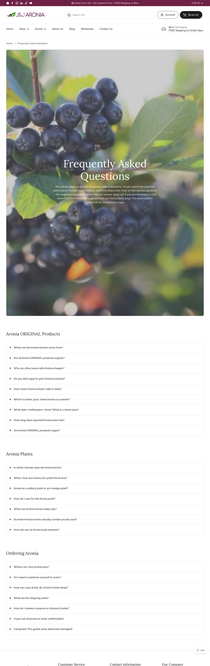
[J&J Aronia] (26, 15)
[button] (191, 15)
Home (9, 43)
